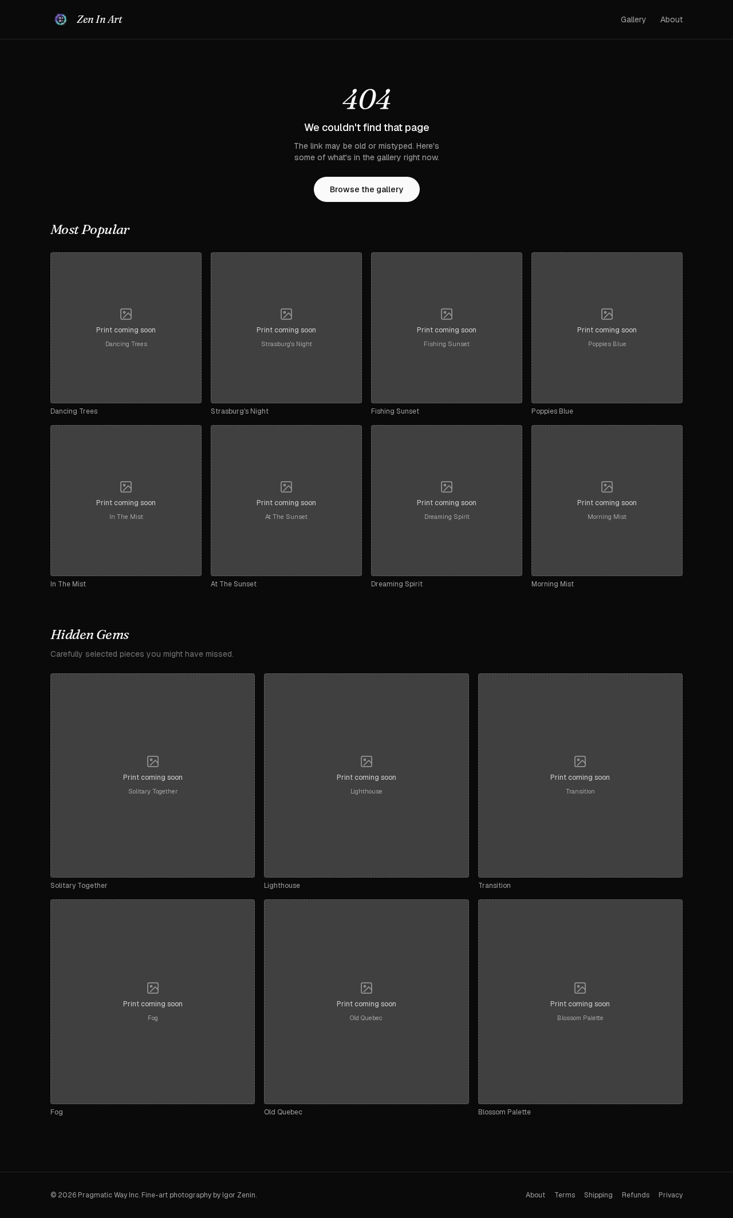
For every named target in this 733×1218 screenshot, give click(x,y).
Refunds (635, 1195)
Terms (564, 1195)
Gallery (634, 19)
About (671, 19)
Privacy (671, 1195)
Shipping (598, 1195)
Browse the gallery (367, 189)
